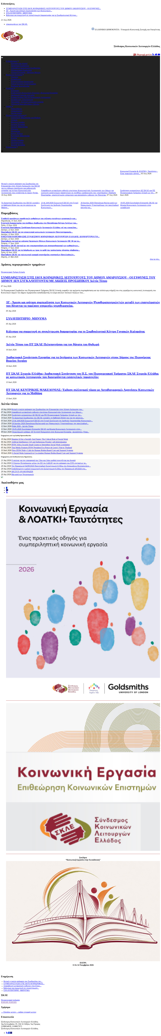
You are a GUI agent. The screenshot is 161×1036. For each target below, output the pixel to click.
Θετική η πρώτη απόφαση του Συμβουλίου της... (23, 981)
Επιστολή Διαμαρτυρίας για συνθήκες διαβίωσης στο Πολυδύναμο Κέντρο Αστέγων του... (39, 223)
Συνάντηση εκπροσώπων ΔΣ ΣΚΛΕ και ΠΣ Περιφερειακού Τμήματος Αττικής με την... (137, 191)
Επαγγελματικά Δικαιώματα (22, 81)
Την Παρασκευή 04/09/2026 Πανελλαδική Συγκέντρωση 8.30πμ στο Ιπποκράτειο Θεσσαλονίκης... (51, 466)
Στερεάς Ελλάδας (18, 145)
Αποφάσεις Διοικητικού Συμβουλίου (25, 68)
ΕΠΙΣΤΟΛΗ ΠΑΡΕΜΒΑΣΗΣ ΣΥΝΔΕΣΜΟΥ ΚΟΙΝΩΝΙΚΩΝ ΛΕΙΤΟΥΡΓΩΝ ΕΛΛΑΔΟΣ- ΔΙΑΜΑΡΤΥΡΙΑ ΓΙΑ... (50, 236)
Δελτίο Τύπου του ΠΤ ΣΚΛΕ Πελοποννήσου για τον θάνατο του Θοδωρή (52, 344)
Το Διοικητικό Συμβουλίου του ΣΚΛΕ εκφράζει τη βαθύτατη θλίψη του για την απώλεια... (48, 418)
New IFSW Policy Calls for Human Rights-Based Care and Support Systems (42, 450)
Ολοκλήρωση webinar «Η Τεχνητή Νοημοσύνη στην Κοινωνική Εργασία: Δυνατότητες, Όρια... (50, 432)
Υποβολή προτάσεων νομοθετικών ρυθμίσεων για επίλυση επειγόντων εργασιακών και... (39, 218)
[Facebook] (9, 1033)
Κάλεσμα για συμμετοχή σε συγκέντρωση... (21, 988)
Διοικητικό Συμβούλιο (20, 66)
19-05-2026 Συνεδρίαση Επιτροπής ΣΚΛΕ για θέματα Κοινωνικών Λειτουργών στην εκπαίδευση (138, 205)
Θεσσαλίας (15, 131)
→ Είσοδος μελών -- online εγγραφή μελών (18, 1012)
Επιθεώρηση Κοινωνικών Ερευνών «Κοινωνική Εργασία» (34, 93)
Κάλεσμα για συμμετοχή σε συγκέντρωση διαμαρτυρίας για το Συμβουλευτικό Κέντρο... (41, 15)
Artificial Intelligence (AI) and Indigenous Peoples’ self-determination (39, 442)
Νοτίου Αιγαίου (17, 140)
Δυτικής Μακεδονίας (19, 127)
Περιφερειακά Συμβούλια (21, 70)
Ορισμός (14, 77)
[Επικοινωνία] (11, 1033)
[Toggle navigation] (2, 57)
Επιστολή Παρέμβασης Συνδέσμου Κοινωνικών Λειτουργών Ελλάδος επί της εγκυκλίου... (39, 227)
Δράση (9, 106)
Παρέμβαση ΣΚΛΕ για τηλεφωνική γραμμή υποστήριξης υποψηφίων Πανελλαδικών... (38, 255)
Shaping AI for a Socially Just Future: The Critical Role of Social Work (39, 439)
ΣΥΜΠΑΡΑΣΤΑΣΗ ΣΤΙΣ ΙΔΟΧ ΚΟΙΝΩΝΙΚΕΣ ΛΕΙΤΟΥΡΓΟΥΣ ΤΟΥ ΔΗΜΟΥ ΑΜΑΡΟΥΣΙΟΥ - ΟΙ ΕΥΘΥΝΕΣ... (53, 8)
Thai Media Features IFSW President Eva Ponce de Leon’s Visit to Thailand (41, 448)
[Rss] (7, 1033)
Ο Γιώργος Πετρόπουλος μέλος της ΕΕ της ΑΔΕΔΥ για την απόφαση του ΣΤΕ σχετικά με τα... (49, 463)
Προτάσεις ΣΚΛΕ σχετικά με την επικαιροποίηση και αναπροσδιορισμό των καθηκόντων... (40, 246)
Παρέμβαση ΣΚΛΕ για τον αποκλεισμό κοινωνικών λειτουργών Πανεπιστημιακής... (37, 232)
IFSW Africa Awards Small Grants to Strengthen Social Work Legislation (40, 445)
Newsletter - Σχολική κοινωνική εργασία (27, 102)
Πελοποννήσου (17, 142)
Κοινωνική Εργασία (14, 75)
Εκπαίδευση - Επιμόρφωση (22, 100)
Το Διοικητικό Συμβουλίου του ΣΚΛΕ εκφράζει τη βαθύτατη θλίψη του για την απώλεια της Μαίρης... (20, 205)
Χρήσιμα (10, 88)
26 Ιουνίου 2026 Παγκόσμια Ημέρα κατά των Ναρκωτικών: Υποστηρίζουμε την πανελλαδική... (50, 423)
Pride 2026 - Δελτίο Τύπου (22, 426)
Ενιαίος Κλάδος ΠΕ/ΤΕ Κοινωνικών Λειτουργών (31, 97)
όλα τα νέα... (155, 259)
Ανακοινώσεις (16, 111)
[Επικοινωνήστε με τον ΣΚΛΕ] (159, 55)
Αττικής (14, 120)
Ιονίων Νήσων (17, 133)
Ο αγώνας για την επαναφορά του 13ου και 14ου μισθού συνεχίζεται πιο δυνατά (43, 460)
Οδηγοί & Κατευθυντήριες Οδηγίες (25, 104)
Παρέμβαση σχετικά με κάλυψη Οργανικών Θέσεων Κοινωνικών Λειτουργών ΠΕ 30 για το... (40, 241)
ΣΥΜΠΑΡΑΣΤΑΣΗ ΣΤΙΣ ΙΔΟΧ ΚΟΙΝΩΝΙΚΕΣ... (24, 984)
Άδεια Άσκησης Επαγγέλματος (23, 84)
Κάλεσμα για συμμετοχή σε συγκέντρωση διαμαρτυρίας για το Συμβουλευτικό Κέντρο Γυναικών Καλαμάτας (75, 331)
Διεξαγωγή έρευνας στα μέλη (22, 95)
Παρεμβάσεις (16, 109)
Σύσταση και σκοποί (19, 63)
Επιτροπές (15, 91)
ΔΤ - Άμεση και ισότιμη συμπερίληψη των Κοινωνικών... (29, 11)
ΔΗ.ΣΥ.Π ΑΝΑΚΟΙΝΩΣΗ (22, 471)
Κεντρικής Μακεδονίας (20, 136)
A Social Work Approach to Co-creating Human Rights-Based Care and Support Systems (47, 453)
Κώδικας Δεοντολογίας (20, 86)
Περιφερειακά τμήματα (15, 115)
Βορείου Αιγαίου (18, 122)
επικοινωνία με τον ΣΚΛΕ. (17, 24)
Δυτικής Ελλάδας (18, 124)
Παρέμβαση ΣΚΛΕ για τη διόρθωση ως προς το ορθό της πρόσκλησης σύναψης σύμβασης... (40, 250)
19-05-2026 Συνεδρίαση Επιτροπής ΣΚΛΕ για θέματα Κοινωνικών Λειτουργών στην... (47, 429)
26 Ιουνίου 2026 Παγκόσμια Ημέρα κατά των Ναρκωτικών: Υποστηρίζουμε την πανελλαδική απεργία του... (100, 205)
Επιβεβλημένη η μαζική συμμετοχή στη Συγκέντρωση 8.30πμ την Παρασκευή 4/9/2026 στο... (49, 469)
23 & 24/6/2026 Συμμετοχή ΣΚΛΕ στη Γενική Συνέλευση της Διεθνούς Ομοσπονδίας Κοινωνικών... (59, 205)
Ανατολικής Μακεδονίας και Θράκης (26, 118)
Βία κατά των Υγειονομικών (22, 474)
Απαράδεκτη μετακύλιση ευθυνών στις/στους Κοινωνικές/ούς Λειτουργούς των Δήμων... (47, 412)
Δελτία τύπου (16, 113)
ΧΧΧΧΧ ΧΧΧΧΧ (9, 1002)
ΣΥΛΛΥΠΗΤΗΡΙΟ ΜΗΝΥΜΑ (19, 13)
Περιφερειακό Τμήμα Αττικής (13, 272)
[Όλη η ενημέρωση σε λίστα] (153, 55)
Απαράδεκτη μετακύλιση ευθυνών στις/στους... (22, 986)
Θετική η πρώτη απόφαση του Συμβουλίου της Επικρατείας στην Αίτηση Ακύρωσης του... (47, 409)
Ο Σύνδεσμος (11, 61)
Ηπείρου (14, 129)
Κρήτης (14, 138)
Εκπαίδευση (16, 79)
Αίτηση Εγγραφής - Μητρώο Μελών (25, 72)
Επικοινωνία (11, 147)
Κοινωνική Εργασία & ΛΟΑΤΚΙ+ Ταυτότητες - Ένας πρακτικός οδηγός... (139, 172)
